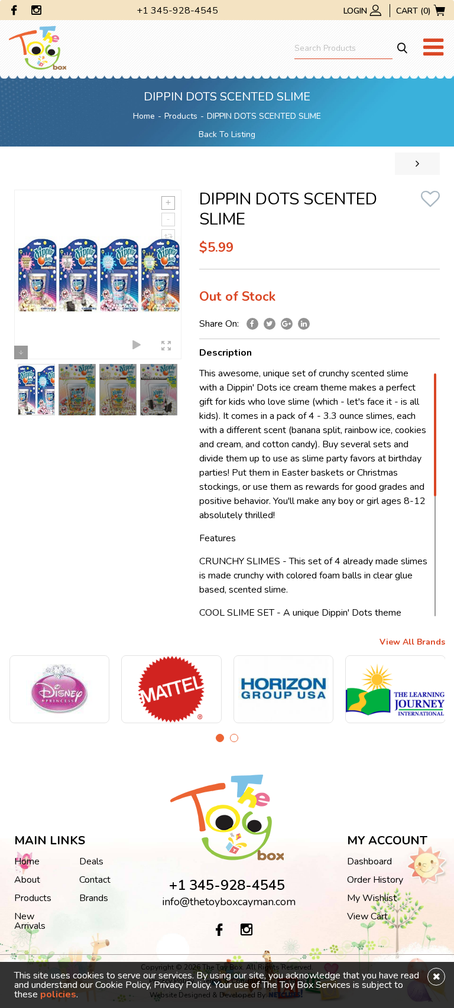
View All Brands (412, 643)
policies (58, 994)
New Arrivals (30, 921)
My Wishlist (372, 898)
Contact (95, 879)
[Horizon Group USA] (207, 689)
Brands (93, 898)
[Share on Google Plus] (287, 324)
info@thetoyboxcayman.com (229, 902)
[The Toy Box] (37, 47)
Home (144, 116)
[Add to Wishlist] (430, 201)
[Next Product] (417, 163)
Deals (91, 861)
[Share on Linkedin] (304, 324)
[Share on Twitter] (269, 324)
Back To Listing (227, 134)
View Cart (367, 916)
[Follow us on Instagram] (36, 12)
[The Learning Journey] (318, 689)
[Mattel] (94, 689)
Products (180, 116)
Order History (375, 879)
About (27, 879)
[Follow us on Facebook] (14, 12)
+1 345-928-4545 (177, 10)
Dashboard (369, 861)
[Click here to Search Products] (401, 48)
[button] (220, 738)
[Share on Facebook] (252, 324)
